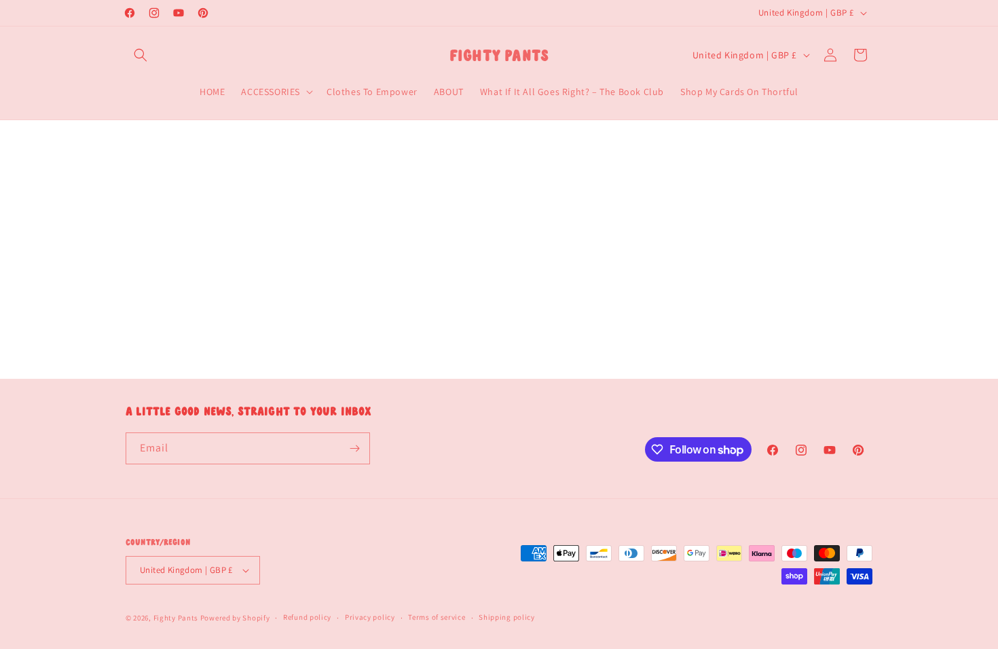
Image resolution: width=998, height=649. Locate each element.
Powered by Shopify (235, 618)
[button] (140, 55)
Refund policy (307, 617)
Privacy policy (370, 617)
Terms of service (436, 617)
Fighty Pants (175, 618)
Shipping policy (507, 617)
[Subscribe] (354, 448)
